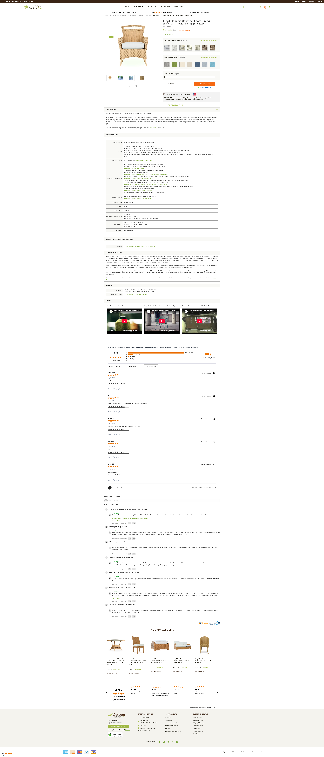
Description (111, 109)
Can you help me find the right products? (122, 604)
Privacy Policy (196, 728)
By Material (138, 7)
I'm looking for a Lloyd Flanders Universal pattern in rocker (128, 509)
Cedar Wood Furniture (171, 725)
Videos (108, 301)
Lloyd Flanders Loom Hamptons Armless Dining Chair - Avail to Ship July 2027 (137, 661)
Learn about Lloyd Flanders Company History (137, 199)
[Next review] (218, 693)
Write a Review (151, 366)
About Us (168, 717)
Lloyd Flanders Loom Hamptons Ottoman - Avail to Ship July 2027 (159, 660)
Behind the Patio (198, 720)
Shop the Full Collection (173, 105)
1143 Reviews (118, 360)
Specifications (112, 135)
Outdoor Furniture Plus (171, 723)
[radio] (162, 353)
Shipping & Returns (198, 723)
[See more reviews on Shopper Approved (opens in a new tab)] (119, 389)
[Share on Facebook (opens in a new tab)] (114, 389)
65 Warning (153, 128)
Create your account (118, 726)
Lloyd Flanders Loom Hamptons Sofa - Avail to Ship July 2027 (181, 660)
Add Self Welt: (172, 74)
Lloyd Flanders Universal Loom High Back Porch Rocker (130, 518)
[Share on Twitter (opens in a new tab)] (116, 389)
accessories (178, 7)
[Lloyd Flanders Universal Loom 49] (116, 645)
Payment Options (198, 731)
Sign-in (127, 730)
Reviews (167, 728)
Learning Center (197, 717)
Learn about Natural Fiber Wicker (134, 168)
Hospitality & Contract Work (173, 731)
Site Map (195, 734)
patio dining (151, 7)
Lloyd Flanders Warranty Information (136, 294)
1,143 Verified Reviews (118, 696)
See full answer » (116, 520)
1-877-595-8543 (300, 1)
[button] (129, 523)
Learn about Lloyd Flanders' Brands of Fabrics (138, 190)
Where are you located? (117, 542)
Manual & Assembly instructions (119, 239)
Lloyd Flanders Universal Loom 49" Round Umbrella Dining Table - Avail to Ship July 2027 (115, 661)
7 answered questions (168, 34)
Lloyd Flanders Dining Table (143, 160)
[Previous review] (106, 693)
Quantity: (171, 83)
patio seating (165, 7)
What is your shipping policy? (118, 527)
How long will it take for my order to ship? (123, 587)
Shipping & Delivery (114, 253)
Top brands (126, 7)
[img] (118, 693)
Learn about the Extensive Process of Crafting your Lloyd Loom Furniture (146, 174)
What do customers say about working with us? (124, 572)
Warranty (110, 285)
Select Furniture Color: (175, 40)
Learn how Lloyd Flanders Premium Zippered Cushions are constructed (145, 184)
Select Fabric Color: (174, 57)
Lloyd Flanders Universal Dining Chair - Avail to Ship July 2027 (203, 660)
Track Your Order (198, 725)
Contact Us (168, 720)
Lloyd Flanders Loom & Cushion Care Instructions (140, 246)
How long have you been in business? (121, 557)
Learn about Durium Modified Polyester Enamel (138, 178)
